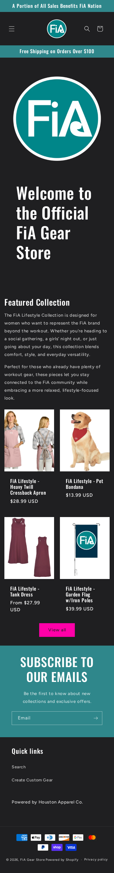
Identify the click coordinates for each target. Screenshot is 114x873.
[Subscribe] (95, 718)
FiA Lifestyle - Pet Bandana (84, 484)
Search (19, 767)
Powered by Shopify (62, 860)
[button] (11, 28)
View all (57, 630)
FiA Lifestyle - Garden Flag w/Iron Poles (80, 594)
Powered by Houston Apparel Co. (47, 802)
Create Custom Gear (32, 780)
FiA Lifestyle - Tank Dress (24, 592)
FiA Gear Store (32, 860)
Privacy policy (96, 859)
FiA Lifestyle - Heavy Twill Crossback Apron (28, 487)
